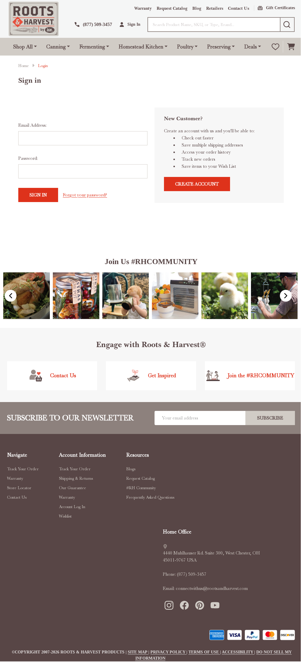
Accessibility (238, 652)
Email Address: (32, 125)
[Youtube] (215, 605)
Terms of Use (204, 652)
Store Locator (19, 487)
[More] (35, 46)
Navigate (17, 455)
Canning (56, 47)
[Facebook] (184, 605)
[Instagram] (169, 605)
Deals (250, 47)
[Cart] (291, 47)
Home (23, 65)
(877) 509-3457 (191, 574)
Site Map (138, 652)
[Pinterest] (199, 605)
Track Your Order (23, 468)
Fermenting (92, 47)
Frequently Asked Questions (150, 497)
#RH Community (141, 487)
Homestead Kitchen (141, 47)
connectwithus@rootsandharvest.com (212, 588)
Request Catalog (172, 8)
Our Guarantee (72, 487)
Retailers (214, 8)
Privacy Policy (168, 652)
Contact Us (238, 8)
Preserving (219, 47)
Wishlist (65, 516)
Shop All (23, 47)
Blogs (130, 468)
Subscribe (270, 418)
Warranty (143, 8)
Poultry (185, 47)
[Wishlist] (275, 47)
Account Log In (72, 506)
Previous (11, 296)
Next (286, 296)
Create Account (197, 184)
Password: (28, 158)
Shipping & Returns (76, 478)
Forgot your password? (85, 195)
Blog (196, 8)
